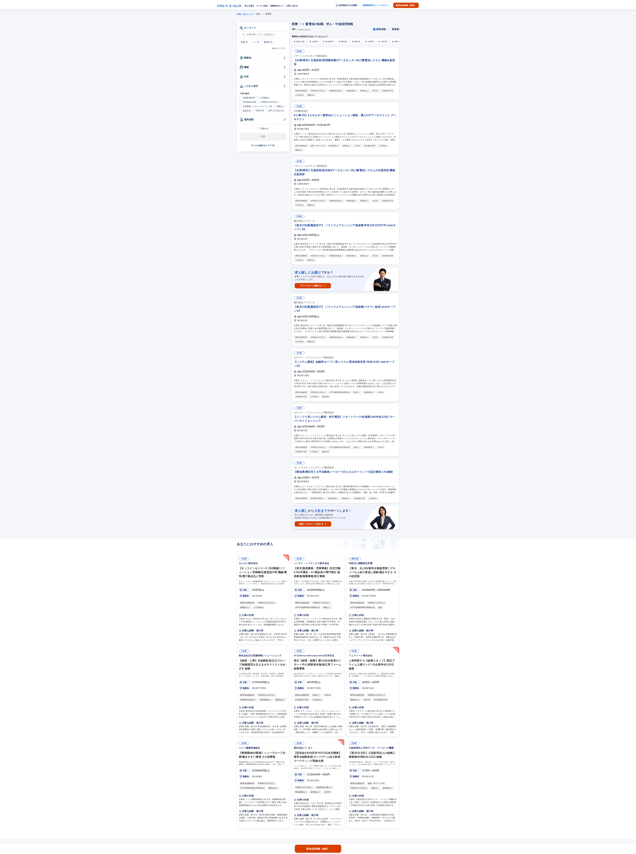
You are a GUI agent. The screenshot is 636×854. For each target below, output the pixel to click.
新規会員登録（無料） (406, 5)
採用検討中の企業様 (348, 5)
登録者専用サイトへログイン (376, 5)
